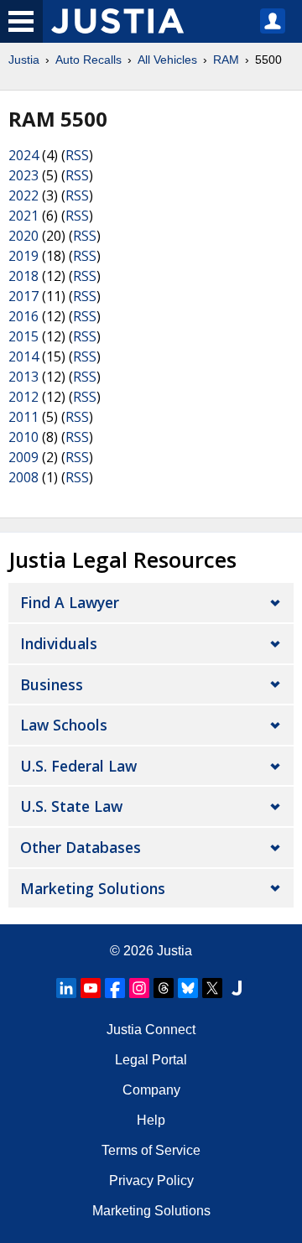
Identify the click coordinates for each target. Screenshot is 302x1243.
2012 (23, 396)
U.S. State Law (71, 806)
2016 (23, 316)
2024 (23, 155)
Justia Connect (151, 1029)
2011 (23, 417)
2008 (23, 477)
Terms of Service (151, 1150)
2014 (23, 356)
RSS (77, 155)
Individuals (58, 643)
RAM (226, 59)
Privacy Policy (151, 1180)
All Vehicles (167, 59)
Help (151, 1120)
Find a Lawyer (69, 602)
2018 (23, 276)
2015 (23, 336)
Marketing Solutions (92, 888)
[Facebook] (115, 988)
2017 (23, 296)
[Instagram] (139, 988)
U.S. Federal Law (78, 766)
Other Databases (80, 847)
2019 (23, 256)
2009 (23, 457)
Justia (23, 59)
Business (51, 684)
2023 (23, 175)
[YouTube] (91, 988)
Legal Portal (151, 1060)
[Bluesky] (188, 988)
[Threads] (164, 988)
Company (151, 1090)
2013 (23, 376)
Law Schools (63, 725)
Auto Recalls (88, 59)
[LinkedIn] (66, 988)
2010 (23, 437)
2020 (23, 235)
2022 (23, 195)
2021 (23, 215)
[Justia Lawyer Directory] (236, 988)
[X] (212, 988)
